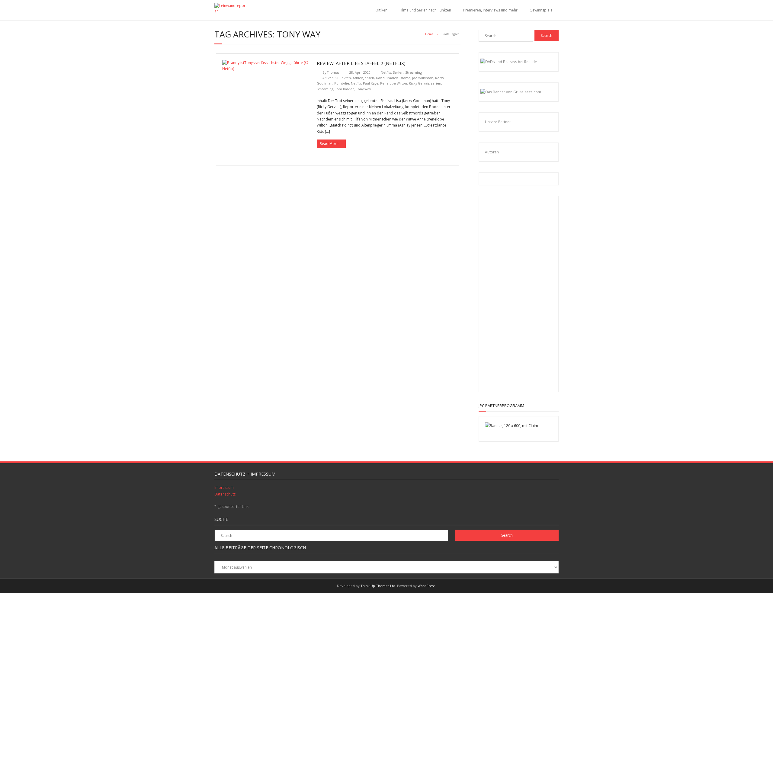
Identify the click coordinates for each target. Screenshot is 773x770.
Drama (404, 77)
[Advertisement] (524, 292)
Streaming (413, 72)
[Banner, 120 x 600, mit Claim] (511, 425)
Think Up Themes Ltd (378, 585)
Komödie (341, 83)
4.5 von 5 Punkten (336, 77)
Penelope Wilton (393, 83)
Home (429, 34)
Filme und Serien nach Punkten (425, 10)
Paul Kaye (370, 83)
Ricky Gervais (419, 83)
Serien (398, 72)
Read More (329, 143)
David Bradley (387, 77)
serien (436, 83)
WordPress (426, 585)
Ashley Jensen (363, 77)
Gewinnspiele (541, 10)
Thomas (333, 72)
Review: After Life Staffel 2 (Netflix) (361, 63)
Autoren (492, 152)
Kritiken (381, 10)
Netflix (386, 72)
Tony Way (363, 89)
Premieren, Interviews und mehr (490, 10)
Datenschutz (225, 494)
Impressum (224, 487)
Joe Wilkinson (422, 77)
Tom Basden (344, 89)
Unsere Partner (498, 121)
